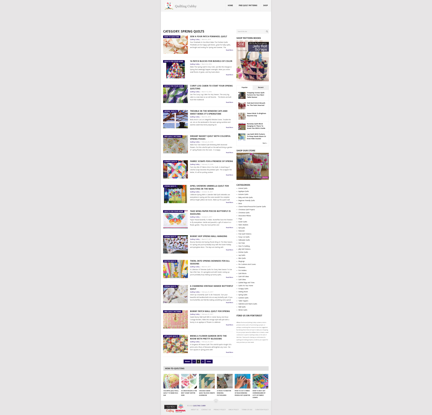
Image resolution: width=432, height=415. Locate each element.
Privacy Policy (220, 409)
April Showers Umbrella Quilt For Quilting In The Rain (209, 187)
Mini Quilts (242, 258)
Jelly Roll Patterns (244, 249)
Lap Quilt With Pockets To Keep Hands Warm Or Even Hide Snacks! (256, 136)
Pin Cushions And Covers (247, 264)
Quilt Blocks (242, 273)
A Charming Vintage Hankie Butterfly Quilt (211, 287)
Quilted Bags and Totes (246, 282)
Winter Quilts (242, 310)
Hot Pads (241, 243)
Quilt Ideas (242, 279)
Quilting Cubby (195, 39)
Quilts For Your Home (245, 286)
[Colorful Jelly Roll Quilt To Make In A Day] (171, 381)
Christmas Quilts (244, 213)
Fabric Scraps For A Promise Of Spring (211, 161)
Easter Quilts (242, 222)
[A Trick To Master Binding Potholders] (225, 381)
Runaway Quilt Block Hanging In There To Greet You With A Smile (256, 126)
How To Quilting (244, 246)
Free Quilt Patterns (248, 5)
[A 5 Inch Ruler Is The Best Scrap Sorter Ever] (189, 381)
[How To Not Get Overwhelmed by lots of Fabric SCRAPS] (260, 381)
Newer (187, 361)
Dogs (240, 219)
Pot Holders (242, 270)
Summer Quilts (243, 298)
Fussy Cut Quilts (244, 237)
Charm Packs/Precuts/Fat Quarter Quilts (252, 206)
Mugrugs (241, 261)
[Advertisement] (204, 21)
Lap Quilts (241, 255)
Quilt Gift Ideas (243, 276)
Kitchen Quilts (243, 252)
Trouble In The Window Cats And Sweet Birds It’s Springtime (208, 112)
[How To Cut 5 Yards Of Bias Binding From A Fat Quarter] (242, 381)
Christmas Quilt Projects (246, 209)
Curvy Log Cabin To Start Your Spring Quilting (211, 87)
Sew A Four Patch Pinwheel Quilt (208, 36)
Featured (241, 231)
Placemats (241, 267)
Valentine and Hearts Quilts (247, 304)
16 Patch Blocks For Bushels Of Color (211, 61)
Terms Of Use (247, 409)
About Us (194, 409)
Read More (229, 50)
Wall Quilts (242, 307)
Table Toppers (243, 301)
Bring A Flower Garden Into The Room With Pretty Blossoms (208, 337)
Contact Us (206, 409)
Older (209, 361)
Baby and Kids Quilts (245, 197)
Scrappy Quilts (243, 289)
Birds (240, 203)
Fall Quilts (241, 228)
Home (230, 5)
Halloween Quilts (244, 240)
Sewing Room (243, 292)
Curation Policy (262, 409)
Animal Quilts (242, 188)
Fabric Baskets (243, 225)
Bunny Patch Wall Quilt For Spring (210, 311)
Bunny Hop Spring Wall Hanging (208, 236)
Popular (245, 87)
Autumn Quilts (243, 194)
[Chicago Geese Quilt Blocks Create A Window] (207, 381)
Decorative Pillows (244, 216)
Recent (261, 87)
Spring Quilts (242, 295)
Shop (265, 5)
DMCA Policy (233, 409)
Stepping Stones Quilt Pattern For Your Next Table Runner (255, 95)
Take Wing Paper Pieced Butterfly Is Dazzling (210, 212)
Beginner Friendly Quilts (246, 200)
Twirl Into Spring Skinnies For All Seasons (210, 262)
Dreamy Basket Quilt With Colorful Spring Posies (210, 137)
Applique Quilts (243, 191)
